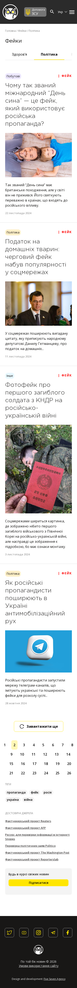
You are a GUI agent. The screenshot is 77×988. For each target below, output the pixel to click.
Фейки (22, 31)
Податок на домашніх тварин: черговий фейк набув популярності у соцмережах (35, 257)
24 (46, 773)
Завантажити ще (42, 726)
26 (69, 773)
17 (34, 763)
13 (57, 754)
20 (69, 763)
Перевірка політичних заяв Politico (30, 846)
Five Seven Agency (54, 979)
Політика (49, 54)
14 (68, 754)
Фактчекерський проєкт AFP (25, 828)
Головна (10, 31)
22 (23, 773)
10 (22, 754)
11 (34, 754)
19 (57, 763)
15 (11, 763)
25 (57, 773)
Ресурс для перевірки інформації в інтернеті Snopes (37, 837)
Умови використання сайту (38, 966)
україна (13, 800)
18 (46, 763)
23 (34, 773)
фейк (34, 792)
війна (28, 800)
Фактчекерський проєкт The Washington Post (37, 852)
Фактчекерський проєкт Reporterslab (31, 859)
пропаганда (16, 792)
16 (23, 763)
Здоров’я (19, 54)
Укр (61, 12)
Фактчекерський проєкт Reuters (28, 821)
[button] (70, 12)
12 (45, 754)
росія (48, 792)
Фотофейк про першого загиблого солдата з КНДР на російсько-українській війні (35, 400)
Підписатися (38, 883)
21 (11, 773)
